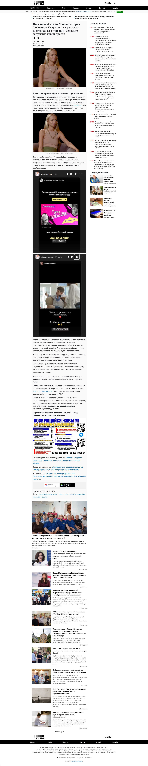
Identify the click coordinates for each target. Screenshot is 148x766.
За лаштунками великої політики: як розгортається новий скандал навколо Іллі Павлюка (104, 124)
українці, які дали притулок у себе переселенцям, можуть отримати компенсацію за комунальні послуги (59, 476)
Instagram (78, 105)
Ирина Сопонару (45, 494)
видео (61, 494)
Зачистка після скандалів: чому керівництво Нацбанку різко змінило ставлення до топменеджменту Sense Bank (53, 13)
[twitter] (107, 3)
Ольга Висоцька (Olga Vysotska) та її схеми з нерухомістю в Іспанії (105, 116)
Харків (115, 8)
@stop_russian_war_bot (42, 391)
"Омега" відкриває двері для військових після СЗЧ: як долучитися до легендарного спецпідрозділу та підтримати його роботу (104, 164)
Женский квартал (40, 497)
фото (55, 494)
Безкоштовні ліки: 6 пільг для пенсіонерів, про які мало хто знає (94, 13)
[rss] (110, 3)
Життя (89, 8)
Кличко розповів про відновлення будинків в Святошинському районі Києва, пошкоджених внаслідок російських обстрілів (105, 40)
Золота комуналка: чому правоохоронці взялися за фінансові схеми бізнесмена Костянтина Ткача (104, 154)
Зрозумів (119, 11)
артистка (81, 494)
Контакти (88, 758)
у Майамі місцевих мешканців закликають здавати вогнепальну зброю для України (57, 460)
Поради (76, 8)
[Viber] (41, 38)
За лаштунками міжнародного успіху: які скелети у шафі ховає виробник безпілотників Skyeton (105, 58)
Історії (102, 8)
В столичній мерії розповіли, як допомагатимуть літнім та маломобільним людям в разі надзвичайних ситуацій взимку (105, 85)
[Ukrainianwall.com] (39, 3)
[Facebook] (34, 38)
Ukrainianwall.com (77, 761)
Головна (51, 8)
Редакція (80, 758)
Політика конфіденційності (66, 758)
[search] (114, 3)
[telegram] (105, 3)
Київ (63, 8)
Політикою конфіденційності (83, 11)
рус (37, 8)
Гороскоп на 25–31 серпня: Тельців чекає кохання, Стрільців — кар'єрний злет (104, 49)
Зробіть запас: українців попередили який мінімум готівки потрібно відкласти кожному (52, 17)
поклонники (71, 494)
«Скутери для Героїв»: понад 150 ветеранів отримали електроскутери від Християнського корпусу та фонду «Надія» (104, 107)
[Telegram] (38, 38)
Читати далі (59, 732)
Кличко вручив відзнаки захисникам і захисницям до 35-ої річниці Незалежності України (104, 76)
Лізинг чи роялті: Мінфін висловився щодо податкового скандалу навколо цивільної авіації (105, 134)
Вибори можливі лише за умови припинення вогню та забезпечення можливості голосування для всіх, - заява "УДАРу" (105, 144)
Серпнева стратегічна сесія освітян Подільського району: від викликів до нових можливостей (104, 30)
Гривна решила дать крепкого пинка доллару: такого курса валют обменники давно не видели (94, 17)
